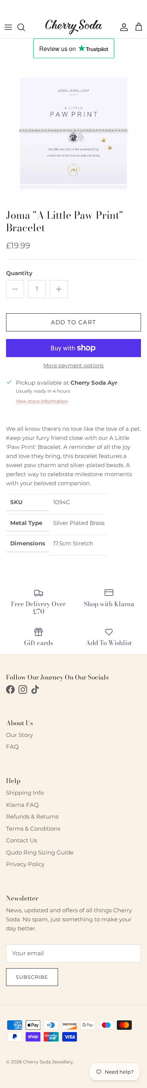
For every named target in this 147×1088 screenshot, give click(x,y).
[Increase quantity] (59, 289)
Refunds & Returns (32, 816)
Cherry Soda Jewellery (48, 1062)
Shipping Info (25, 792)
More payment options (73, 365)
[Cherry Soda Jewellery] (73, 27)
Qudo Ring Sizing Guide (40, 852)
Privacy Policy (25, 864)
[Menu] (8, 27)
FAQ (12, 746)
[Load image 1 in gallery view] (73, 132)
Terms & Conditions (33, 828)
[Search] (25, 27)
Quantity (19, 273)
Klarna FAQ (22, 804)
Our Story (19, 734)
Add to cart (73, 322)
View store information (42, 401)
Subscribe (32, 977)
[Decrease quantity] (15, 289)
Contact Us (21, 840)
